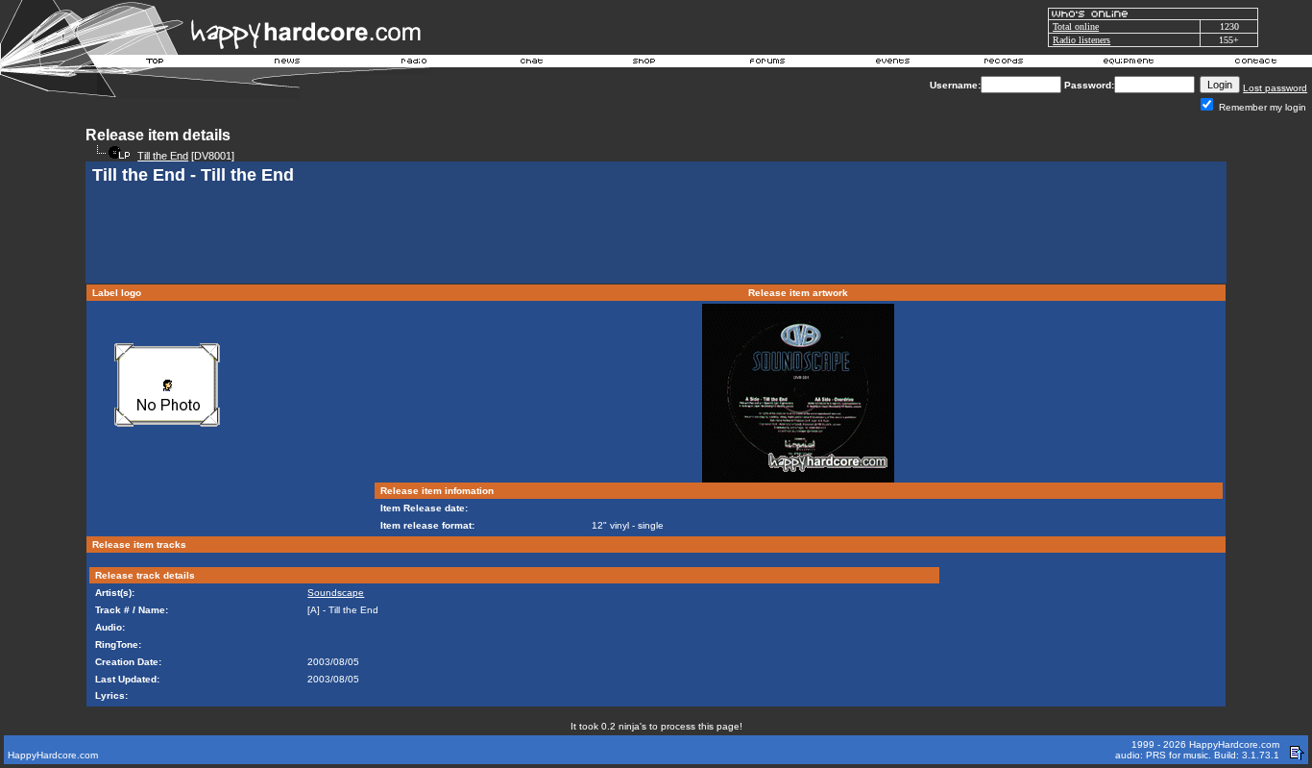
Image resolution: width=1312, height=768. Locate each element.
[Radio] (415, 63)
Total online (1076, 26)
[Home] (155, 63)
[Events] (892, 63)
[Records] (1004, 63)
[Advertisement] (656, 236)
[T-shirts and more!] (644, 63)
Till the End (162, 155)
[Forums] (768, 63)
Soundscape (335, 592)
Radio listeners (1081, 40)
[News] (285, 63)
